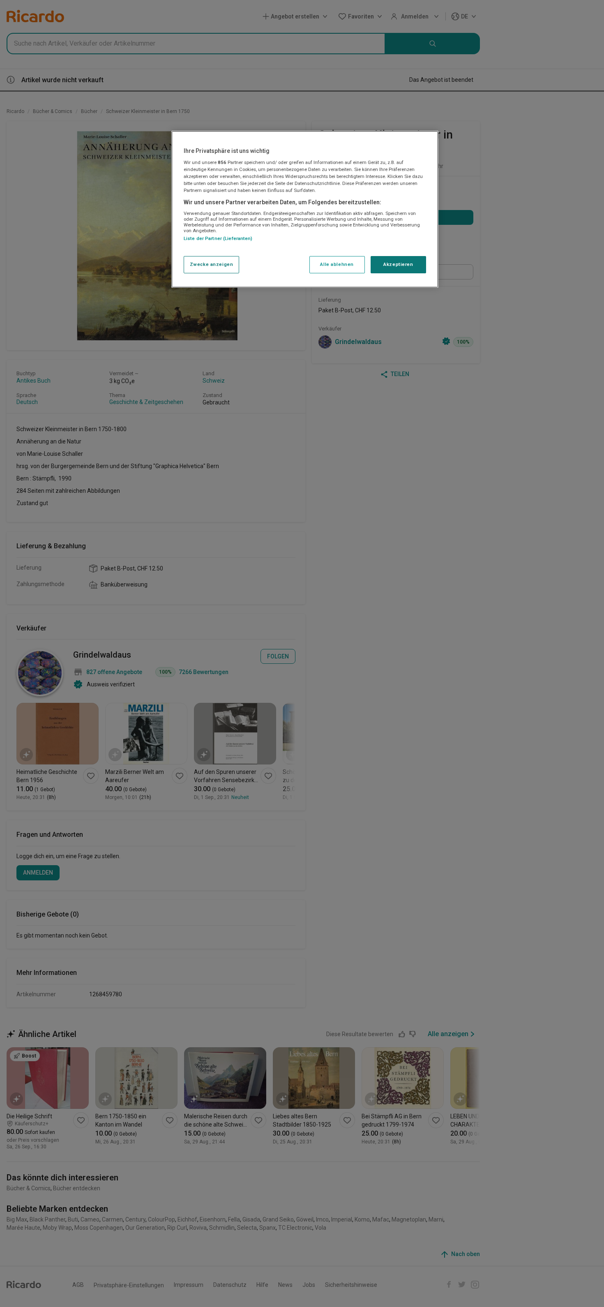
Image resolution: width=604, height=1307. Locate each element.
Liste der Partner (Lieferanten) (218, 239)
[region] (304, 209)
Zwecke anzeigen (211, 265)
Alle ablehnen (336, 265)
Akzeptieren (398, 265)
